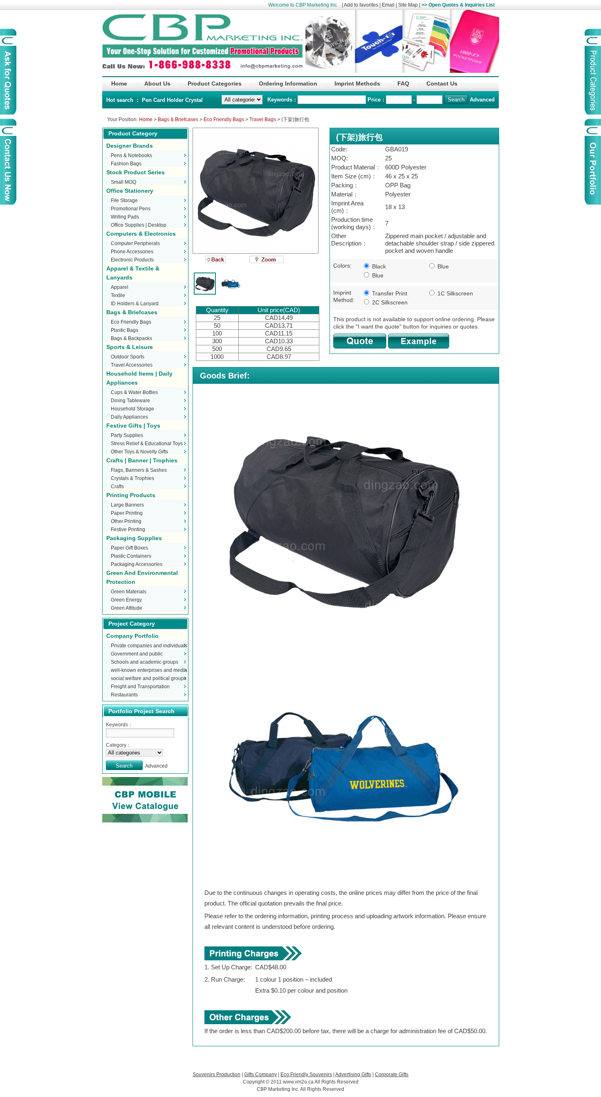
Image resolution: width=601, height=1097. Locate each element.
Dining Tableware (130, 400)
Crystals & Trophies (132, 478)
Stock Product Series (135, 172)
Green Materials (128, 592)
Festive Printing (128, 529)
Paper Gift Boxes (129, 548)
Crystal (194, 100)
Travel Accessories (131, 365)
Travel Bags (262, 119)
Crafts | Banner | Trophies (141, 460)
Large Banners (127, 505)
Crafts (117, 486)
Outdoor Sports (127, 357)
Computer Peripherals (135, 243)
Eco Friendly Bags (224, 119)
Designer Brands (129, 145)
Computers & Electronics (141, 233)
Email (388, 5)
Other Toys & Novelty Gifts (139, 452)
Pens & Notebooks (131, 155)
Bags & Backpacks (131, 338)
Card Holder (169, 100)
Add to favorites (361, 5)
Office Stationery (129, 190)
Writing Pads (125, 217)
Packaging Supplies (134, 538)
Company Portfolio (132, 636)
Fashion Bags (126, 164)
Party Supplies (127, 435)
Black (378, 266)
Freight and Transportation (140, 686)
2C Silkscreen (389, 302)
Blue (442, 266)
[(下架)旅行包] (255, 190)
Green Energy (126, 600)
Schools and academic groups (144, 662)
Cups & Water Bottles (134, 392)
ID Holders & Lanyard (135, 303)
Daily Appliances (129, 417)
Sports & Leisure (129, 347)
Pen (147, 100)
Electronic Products (132, 260)
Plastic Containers (131, 556)
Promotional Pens (130, 209)
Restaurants (124, 695)
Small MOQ (123, 182)
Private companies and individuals (149, 646)
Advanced (482, 100)
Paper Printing (127, 513)
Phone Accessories (132, 252)
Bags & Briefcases (178, 119)
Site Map (408, 5)
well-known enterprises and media (149, 670)
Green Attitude (126, 608)
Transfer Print (388, 293)
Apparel (119, 287)
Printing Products (130, 495)
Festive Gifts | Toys (133, 425)
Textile (118, 295)
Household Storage (132, 409)
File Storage (124, 200)
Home (145, 119)
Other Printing (126, 521)
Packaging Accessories (136, 564)
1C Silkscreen (454, 293)
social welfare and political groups (148, 678)
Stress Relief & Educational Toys (147, 443)
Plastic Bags (124, 330)
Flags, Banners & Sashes (139, 470)
